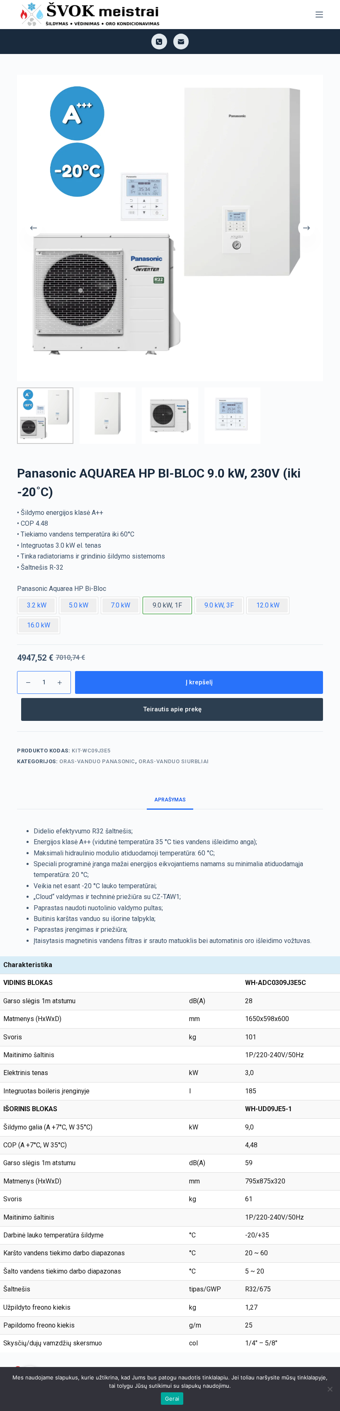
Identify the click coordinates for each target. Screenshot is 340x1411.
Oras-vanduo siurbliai (173, 761)
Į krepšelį (199, 682)
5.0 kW (78, 605)
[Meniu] (319, 14)
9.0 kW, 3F (219, 605)
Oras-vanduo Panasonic (97, 761)
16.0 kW (38, 625)
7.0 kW (120, 605)
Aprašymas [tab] (170, 800)
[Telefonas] (159, 41)
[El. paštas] (181, 41)
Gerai (172, 1398)
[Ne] (329, 1389)
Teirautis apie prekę (172, 709)
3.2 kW (36, 605)
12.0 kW (267, 605)
